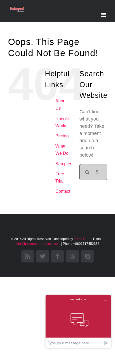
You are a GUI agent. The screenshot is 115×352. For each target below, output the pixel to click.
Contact (62, 191)
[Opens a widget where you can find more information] (78, 321)
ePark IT (80, 239)
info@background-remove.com (38, 244)
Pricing (62, 136)
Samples (63, 163)
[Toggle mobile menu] (104, 15)
